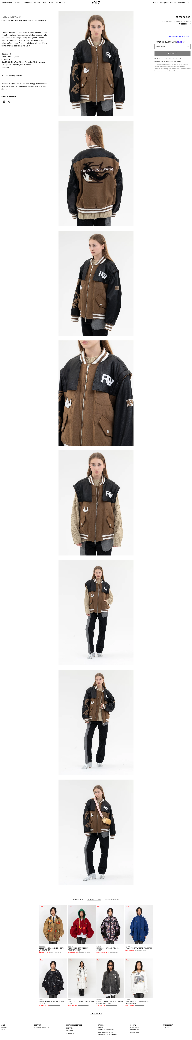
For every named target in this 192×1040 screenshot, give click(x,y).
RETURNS (69, 1030)
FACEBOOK (134, 1030)
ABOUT (101, 1027)
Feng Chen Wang (11, 17)
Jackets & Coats (94, 899)
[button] (172, 22)
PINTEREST (134, 1032)
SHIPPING (70, 1028)
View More (96, 1013)
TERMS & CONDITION (106, 1030)
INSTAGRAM (134, 1027)
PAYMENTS (70, 1033)
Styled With (78, 899)
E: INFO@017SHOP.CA (42, 1027)
